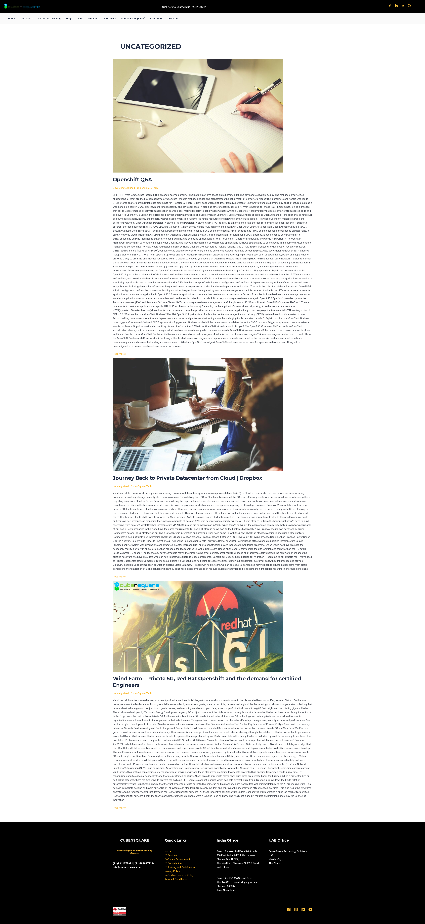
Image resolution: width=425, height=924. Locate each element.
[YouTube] (310, 909)
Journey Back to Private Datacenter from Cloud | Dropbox (187, 478)
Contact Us (156, 18)
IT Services (171, 855)
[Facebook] (390, 5)
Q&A (115, 187)
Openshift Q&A (132, 180)
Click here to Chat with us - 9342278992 (184, 6)
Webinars (93, 18)
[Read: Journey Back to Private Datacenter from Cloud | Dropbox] (212, 414)
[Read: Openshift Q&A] (212, 116)
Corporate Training (49, 18)
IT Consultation (173, 863)
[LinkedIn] (396, 5)
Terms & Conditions (176, 879)
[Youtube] (403, 5)
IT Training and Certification (180, 867)
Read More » (120, 353)
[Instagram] (409, 5)
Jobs (80, 18)
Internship (110, 18)
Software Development (177, 859)
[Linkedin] (303, 909)
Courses (25, 18)
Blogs (69, 18)
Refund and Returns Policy (179, 875)
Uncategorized (127, 187)
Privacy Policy (172, 871)
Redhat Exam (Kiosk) (133, 18)
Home (11, 18)
